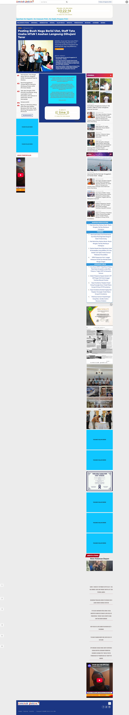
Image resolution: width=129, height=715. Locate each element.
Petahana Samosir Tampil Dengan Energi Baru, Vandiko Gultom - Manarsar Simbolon (101, 299)
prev (99, 409)
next (100, 409)
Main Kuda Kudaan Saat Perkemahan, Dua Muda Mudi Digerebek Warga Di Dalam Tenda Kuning (101, 237)
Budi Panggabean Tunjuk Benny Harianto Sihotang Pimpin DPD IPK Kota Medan (28, 85)
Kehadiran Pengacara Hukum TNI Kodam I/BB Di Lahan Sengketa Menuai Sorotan (98, 107)
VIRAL (20, 28)
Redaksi (20, 711)
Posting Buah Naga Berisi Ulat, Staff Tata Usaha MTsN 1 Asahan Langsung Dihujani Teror (47, 34)
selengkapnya (27, 115)
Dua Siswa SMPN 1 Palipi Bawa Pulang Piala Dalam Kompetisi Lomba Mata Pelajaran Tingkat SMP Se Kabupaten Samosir (67, 67)
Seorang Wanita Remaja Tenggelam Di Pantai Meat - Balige (66, 58)
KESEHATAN (44, 23)
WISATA (69, 23)
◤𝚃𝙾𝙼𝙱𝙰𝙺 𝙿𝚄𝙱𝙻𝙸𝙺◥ (50, 711)
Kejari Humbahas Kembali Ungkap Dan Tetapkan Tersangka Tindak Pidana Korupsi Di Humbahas (101, 292)
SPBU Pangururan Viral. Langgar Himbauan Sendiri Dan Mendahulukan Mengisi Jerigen (100, 259)
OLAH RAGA (61, 23)
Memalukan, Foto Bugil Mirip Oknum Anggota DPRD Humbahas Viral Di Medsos (29, 77)
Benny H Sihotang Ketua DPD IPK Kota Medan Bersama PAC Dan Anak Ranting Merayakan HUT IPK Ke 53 (29, 108)
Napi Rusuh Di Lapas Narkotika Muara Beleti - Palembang (103, 128)
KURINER (96, 23)
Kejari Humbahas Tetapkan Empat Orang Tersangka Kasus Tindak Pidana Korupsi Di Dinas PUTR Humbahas (99, 215)
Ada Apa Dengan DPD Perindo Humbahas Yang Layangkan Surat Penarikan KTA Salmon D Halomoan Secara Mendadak (29, 95)
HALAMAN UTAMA (23, 23)
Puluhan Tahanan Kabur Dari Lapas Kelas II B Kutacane (103, 135)
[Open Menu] (126, 2)
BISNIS (103, 23)
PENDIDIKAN (78, 23)
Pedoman (25, 711)
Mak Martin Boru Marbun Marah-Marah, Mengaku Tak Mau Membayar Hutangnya (101, 227)
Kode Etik (31, 711)
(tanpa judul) (25, 102)
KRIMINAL (34, 23)
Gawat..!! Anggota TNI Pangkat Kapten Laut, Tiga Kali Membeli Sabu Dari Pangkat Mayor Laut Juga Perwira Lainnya (101, 589)
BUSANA (88, 23)
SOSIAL (52, 23)
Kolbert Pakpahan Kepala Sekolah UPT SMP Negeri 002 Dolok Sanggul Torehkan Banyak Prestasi (103, 206)
